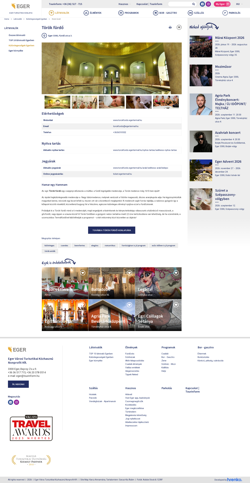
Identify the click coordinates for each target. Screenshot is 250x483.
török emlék (50, 251)
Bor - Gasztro (167, 357)
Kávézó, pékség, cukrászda (210, 360)
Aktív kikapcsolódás (134, 360)
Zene (163, 360)
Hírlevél (128, 394)
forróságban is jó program (134, 245)
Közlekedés (130, 405)
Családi (164, 353)
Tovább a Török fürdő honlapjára (111, 230)
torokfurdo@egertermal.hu (125, 126)
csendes (64, 245)
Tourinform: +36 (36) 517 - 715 (65, 4)
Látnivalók (62, 12)
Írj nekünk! (18, 384)
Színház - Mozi (168, 364)
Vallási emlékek (132, 367)
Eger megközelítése (134, 408)
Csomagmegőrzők (134, 401)
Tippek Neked (131, 374)
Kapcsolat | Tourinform (149, 4)
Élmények (95, 12)
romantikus (110, 245)
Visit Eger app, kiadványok (137, 398)
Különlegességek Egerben (36, 19)
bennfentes (80, 245)
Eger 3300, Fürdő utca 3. (60, 35)
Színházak (130, 357)
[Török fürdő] (112, 68)
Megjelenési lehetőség (135, 415)
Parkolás (232, 12)
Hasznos (123, 4)
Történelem (130, 411)
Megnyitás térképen (51, 238)
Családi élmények (133, 364)
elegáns (94, 245)
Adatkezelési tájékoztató (137, 422)
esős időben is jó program (163, 245)
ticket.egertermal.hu (122, 174)
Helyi (163, 371)
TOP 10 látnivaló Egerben (21, 40)
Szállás (199, 12)
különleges (49, 245)
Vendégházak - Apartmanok (102, 401)
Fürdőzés (129, 353)
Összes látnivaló (17, 35)
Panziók (93, 398)
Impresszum (131, 425)
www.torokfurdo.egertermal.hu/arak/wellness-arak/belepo (140, 168)
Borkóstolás (203, 357)
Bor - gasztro (168, 12)
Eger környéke (16, 50)
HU (238, 4)
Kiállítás (165, 367)
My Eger (220, 4)
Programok (132, 12)
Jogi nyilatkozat (132, 418)
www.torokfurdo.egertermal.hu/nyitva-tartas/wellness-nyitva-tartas (145, 150)
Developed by (221, 480)
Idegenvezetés (132, 371)
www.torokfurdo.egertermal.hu (127, 120)
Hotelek (92, 394)
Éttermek (202, 353)
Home (6, 19)
